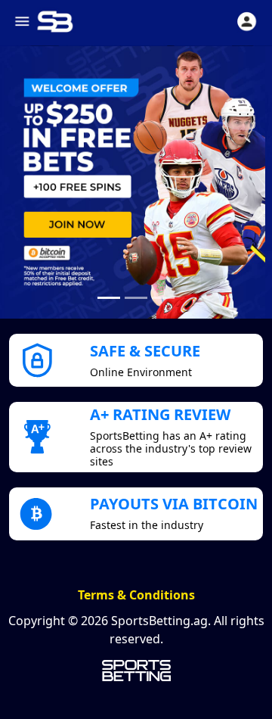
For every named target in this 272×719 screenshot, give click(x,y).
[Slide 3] (163, 298)
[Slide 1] (108, 298)
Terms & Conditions (136, 595)
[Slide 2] (136, 298)
